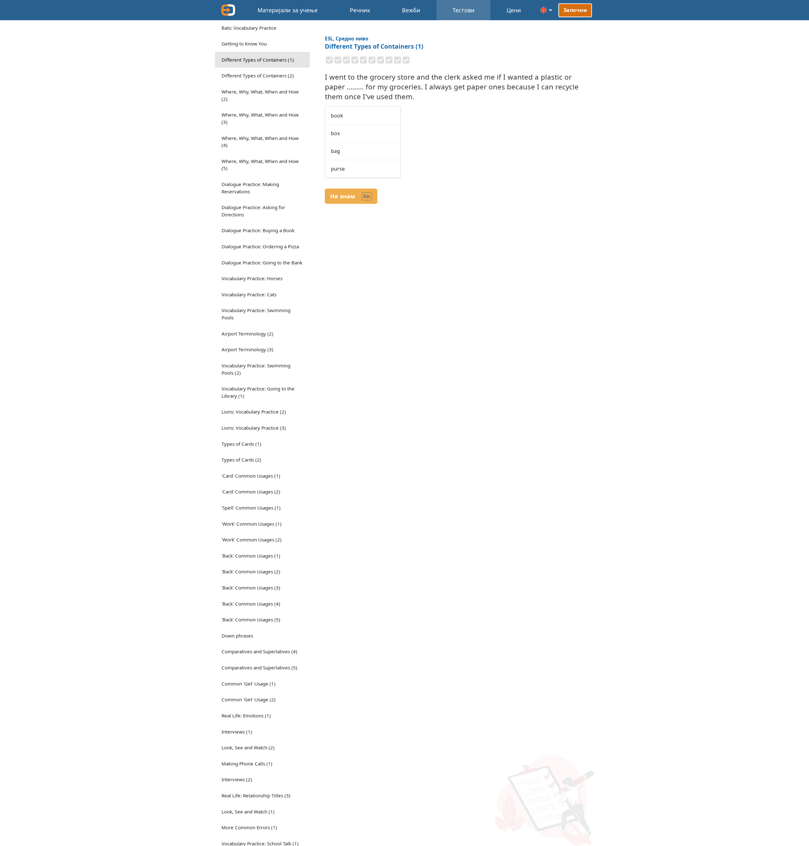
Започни (575, 10)
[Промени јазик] (546, 10)
